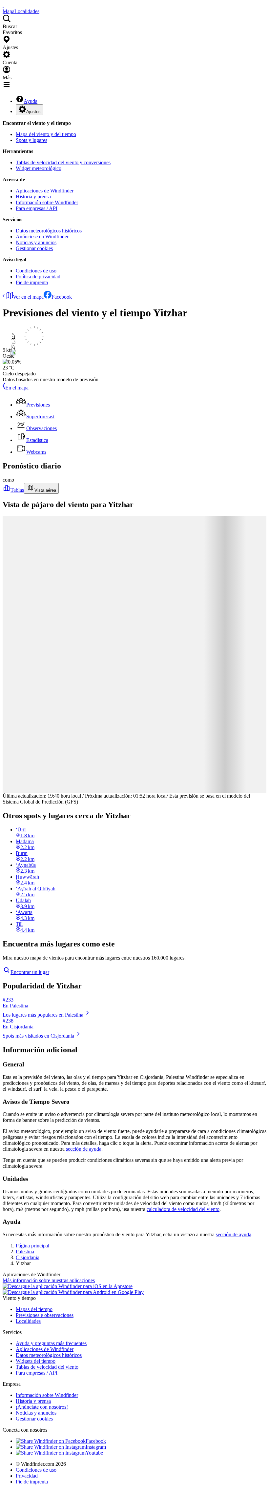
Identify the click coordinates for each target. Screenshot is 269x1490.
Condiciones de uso (36, 270)
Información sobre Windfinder (47, 202)
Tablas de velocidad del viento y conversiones (63, 162)
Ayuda (30, 101)
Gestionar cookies (34, 248)
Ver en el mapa (28, 297)
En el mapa (17, 387)
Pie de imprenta (32, 282)
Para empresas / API (36, 208)
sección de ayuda (83, 1149)
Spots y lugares (31, 140)
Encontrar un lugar (29, 972)
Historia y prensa (33, 196)
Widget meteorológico (38, 168)
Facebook (62, 297)
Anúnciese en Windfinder (42, 236)
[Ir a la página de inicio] (3, 5)
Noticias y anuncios (36, 242)
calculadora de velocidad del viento (183, 1209)
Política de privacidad (38, 276)
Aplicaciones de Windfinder (44, 190)
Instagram (96, 1447)
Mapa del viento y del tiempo (46, 134)
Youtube (94, 1453)
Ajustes (33, 111)
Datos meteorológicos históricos (49, 230)
